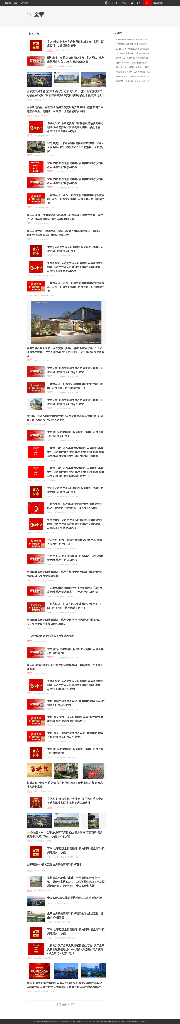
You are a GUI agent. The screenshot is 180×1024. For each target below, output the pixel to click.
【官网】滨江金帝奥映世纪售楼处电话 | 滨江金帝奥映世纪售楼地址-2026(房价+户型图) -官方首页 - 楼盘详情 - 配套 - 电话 (75, 949)
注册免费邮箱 (158, 3)
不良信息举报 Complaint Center (119, 1021)
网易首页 (8, 3)
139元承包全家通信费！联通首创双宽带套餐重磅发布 (134, 53)
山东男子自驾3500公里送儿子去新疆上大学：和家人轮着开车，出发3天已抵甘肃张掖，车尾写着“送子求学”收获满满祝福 (134, 49)
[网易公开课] (115, 3)
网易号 (50, 50)
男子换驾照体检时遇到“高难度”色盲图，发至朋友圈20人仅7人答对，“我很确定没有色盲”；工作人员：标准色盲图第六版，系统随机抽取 (134, 44)
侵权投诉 (143, 1021)
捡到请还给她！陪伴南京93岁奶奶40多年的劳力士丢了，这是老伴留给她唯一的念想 (134, 40)
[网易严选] (124, 3)
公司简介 (72, 1021)
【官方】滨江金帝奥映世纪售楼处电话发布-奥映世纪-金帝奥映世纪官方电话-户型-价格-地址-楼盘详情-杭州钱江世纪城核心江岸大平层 (75, 472)
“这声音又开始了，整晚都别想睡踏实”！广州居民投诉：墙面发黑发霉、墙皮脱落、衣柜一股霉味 (134, 77)
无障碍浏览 (24, 3)
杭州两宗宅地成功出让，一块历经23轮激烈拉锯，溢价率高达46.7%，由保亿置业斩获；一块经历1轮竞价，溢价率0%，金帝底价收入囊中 (75, 881)
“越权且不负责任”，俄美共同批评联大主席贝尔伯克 (134, 63)
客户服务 (96, 1021)
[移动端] (107, 3)
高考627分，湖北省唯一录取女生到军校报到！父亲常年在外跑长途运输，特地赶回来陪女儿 (134, 81)
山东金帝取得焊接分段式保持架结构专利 (50, 635)
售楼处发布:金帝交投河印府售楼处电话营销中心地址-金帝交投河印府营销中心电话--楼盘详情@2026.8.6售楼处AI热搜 (75, 685)
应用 (15, 3)
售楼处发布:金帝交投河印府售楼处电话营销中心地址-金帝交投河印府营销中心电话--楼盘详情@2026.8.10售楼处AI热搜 (75, 523)
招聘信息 (88, 1021)
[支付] (132, 3)
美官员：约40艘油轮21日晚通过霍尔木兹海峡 (133, 58)
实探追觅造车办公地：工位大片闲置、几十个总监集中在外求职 (134, 72)
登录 (147, 3)
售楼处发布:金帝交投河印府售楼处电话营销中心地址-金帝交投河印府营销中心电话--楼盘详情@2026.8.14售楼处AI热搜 (75, 267)
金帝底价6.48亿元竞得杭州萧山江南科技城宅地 (54, 864)
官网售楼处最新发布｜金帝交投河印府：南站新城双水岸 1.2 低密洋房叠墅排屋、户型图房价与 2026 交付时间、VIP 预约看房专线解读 (65, 352)
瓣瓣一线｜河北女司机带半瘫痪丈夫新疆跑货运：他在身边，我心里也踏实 (134, 67)
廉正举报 (135, 1021)
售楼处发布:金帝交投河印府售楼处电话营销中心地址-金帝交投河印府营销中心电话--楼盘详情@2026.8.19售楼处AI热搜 (75, 127)
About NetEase (62, 1021)
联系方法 (80, 1021)
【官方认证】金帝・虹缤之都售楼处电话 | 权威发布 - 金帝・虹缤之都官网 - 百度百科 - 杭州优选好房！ (75, 199)
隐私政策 (103, 1021)
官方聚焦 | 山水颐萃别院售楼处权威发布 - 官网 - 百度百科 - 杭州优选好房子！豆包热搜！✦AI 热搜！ (75, 147)
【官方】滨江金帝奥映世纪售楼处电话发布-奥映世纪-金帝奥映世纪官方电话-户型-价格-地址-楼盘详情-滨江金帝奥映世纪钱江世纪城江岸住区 (75, 452)
